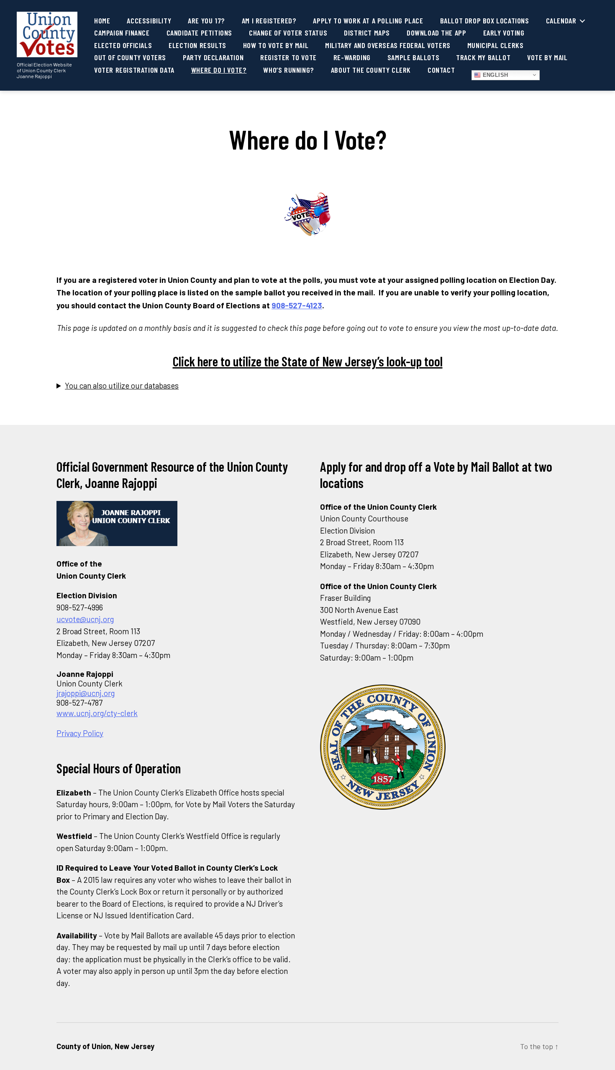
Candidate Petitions (199, 32)
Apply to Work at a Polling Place (368, 20)
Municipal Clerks (495, 45)
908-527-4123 (297, 305)
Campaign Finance (122, 32)
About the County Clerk (371, 70)
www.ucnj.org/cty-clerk (97, 713)
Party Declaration (213, 57)
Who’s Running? (288, 70)
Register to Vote (288, 57)
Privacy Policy (79, 733)
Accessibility (149, 20)
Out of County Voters (130, 57)
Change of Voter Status (288, 32)
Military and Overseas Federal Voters (388, 45)
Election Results (197, 45)
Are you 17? (206, 20)
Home (102, 20)
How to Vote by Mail (275, 45)
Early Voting (504, 32)
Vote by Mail (547, 57)
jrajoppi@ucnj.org (85, 693)
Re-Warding (352, 57)
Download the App (436, 32)
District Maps (367, 32)
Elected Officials (123, 45)
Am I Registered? (269, 20)
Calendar (561, 20)
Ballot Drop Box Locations (484, 20)
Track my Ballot (483, 57)
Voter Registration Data (134, 70)
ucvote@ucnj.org (85, 619)
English (494, 75)
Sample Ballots (413, 57)
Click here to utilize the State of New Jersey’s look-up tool (308, 361)
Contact (441, 70)
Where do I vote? (219, 70)
